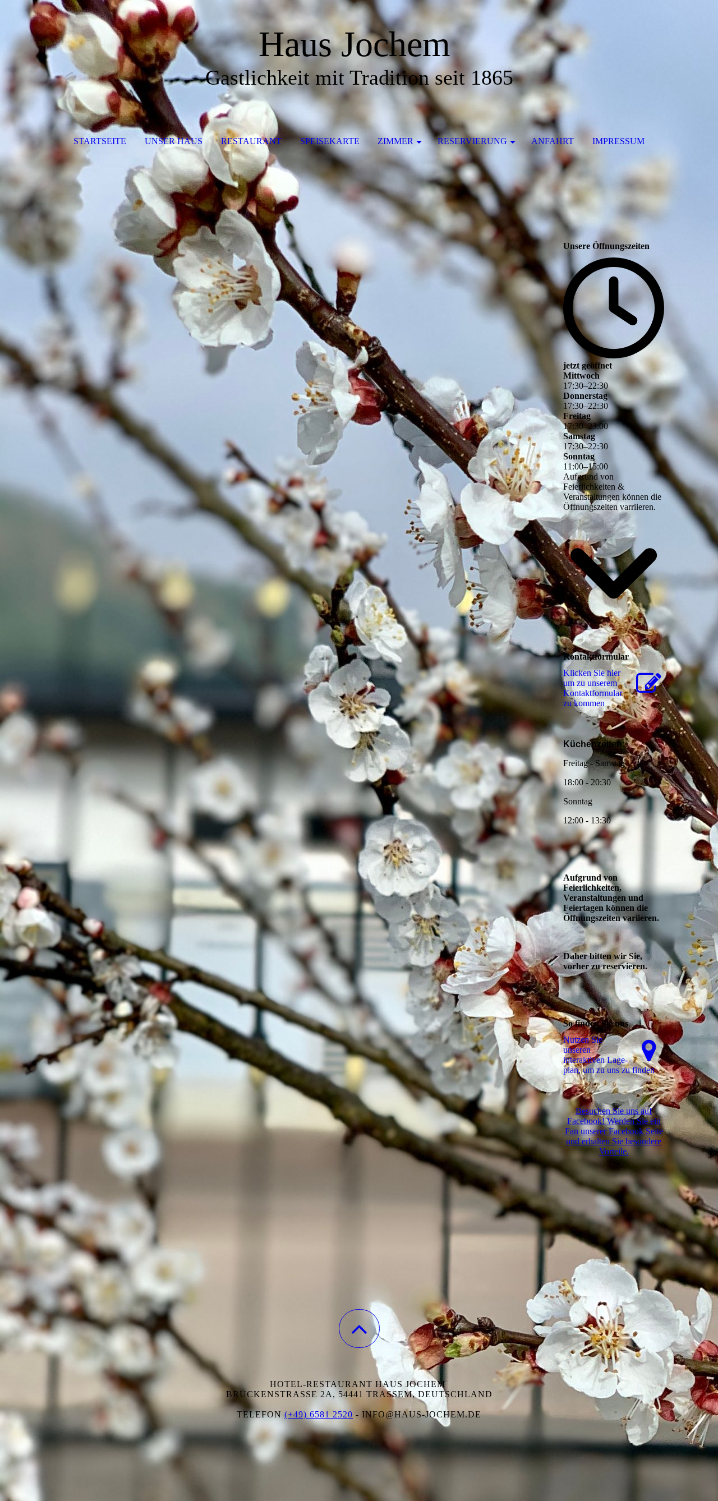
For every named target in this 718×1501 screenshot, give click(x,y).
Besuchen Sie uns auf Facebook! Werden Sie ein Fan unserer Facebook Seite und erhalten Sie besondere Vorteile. (614, 1131)
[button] (359, 1328)
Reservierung (472, 141)
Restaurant (251, 141)
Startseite (99, 141)
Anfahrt (552, 141)
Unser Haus (173, 141)
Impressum (618, 141)
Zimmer (395, 141)
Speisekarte (330, 141)
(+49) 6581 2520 (318, 1414)
